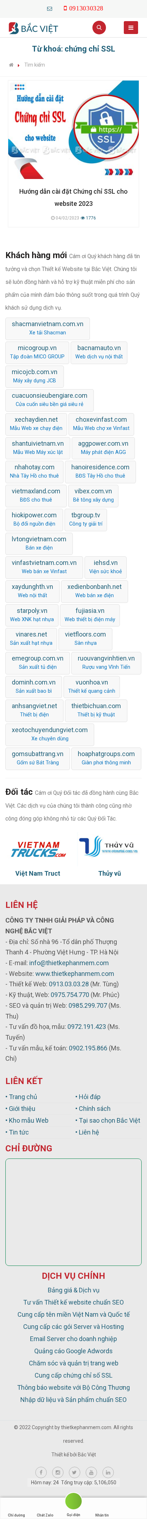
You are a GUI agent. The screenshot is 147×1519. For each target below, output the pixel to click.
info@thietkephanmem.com (69, 963)
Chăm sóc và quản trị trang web (73, 1363)
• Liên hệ (87, 1132)
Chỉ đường (16, 1515)
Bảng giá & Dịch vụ (74, 1290)
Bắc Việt (87, 1454)
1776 (90, 218)
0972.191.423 (86, 1026)
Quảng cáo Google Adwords (73, 1351)
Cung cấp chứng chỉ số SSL (73, 1375)
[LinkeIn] (108, 1472)
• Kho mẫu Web (27, 1120)
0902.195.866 (88, 1048)
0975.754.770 (70, 994)
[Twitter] (74, 1472)
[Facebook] (41, 1472)
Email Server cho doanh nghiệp (73, 1339)
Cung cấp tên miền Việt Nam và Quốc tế (73, 1314)
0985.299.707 (88, 1005)
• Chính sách (93, 1108)
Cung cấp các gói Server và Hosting (73, 1326)
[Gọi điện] (73, 1502)
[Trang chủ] (11, 65)
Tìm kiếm (34, 65)
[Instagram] (58, 1472)
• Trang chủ (21, 1096)
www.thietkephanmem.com (74, 973)
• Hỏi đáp (88, 1096)
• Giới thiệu (20, 1108)
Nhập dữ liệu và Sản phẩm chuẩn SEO (73, 1399)
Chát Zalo (45, 1515)
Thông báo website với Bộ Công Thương (73, 1387)
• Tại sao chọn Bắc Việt (107, 1120)
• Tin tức (17, 1132)
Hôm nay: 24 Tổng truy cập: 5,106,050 (73, 1482)
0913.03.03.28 (69, 984)
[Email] (49, 8)
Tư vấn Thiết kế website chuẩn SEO (73, 1302)
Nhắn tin (102, 1515)
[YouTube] (91, 1472)
